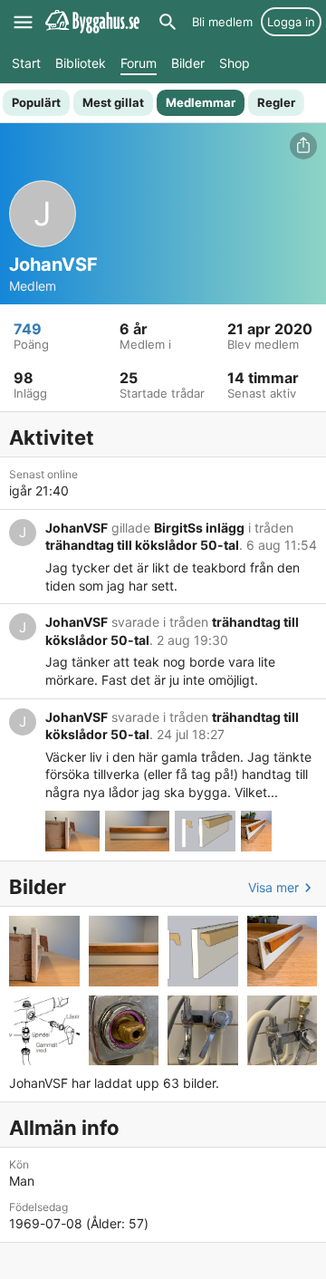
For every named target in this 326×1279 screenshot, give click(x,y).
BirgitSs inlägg (199, 527)
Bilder (188, 63)
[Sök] (167, 21)
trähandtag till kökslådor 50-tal (142, 545)
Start (26, 63)
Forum (138, 63)
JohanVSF (76, 527)
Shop (234, 63)
